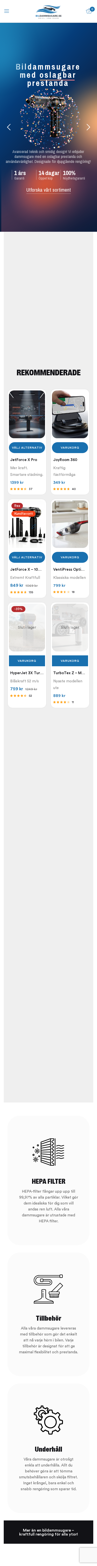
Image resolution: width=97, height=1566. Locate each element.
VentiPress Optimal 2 (70, 569)
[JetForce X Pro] (27, 414)
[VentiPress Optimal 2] (70, 524)
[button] (70, 447)
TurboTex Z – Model (70, 673)
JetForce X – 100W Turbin (27, 569)
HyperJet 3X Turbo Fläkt (27, 673)
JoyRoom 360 (65, 460)
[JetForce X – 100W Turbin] (27, 524)
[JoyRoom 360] (70, 414)
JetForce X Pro (23, 460)
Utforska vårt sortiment (48, 189)
